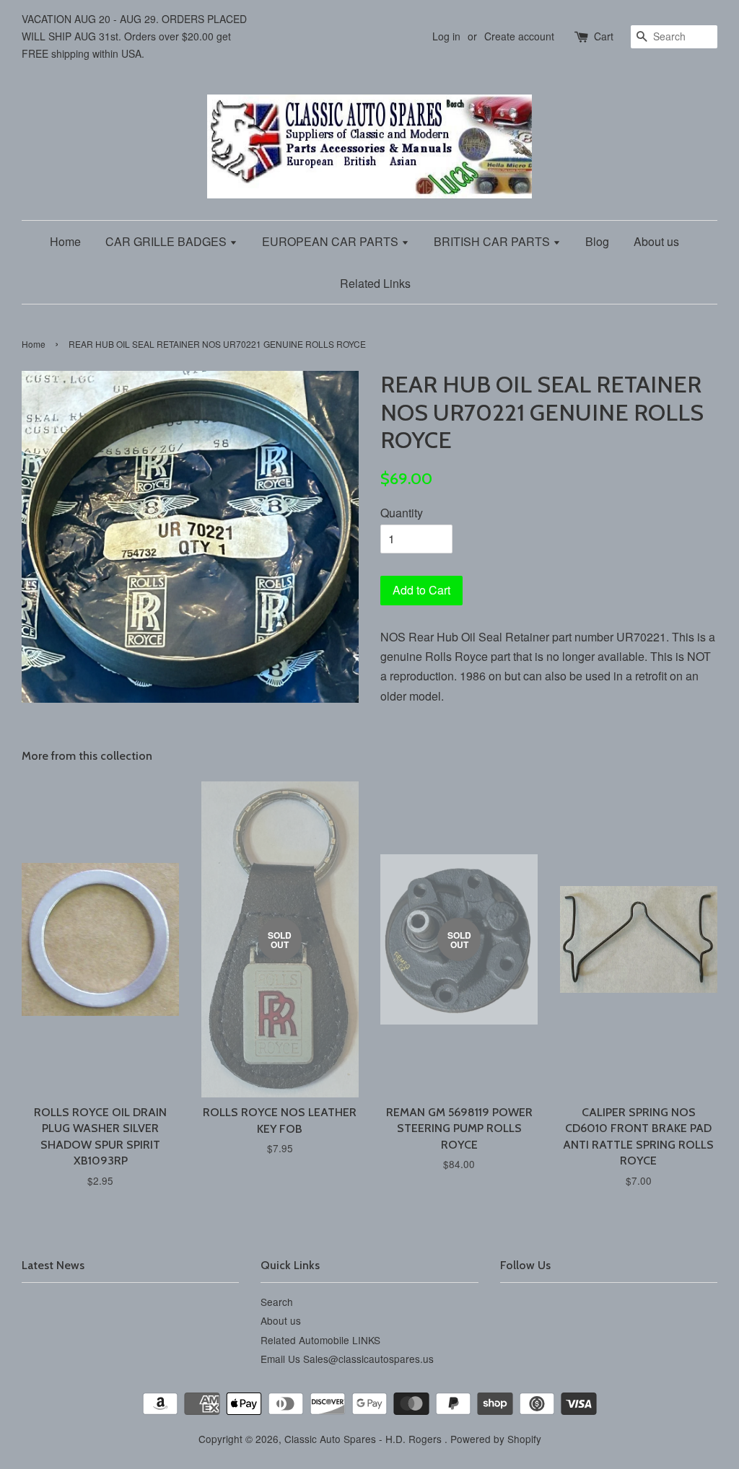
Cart (603, 36)
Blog (597, 241)
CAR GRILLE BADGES (167, 241)
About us (656, 241)
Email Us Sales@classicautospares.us (347, 1358)
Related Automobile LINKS (320, 1340)
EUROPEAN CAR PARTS (331, 241)
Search (277, 1301)
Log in (446, 36)
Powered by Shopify (495, 1438)
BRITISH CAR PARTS (493, 241)
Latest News (53, 1265)
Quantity (401, 512)
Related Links (375, 283)
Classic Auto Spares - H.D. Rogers (364, 1438)
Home (65, 241)
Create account (519, 36)
